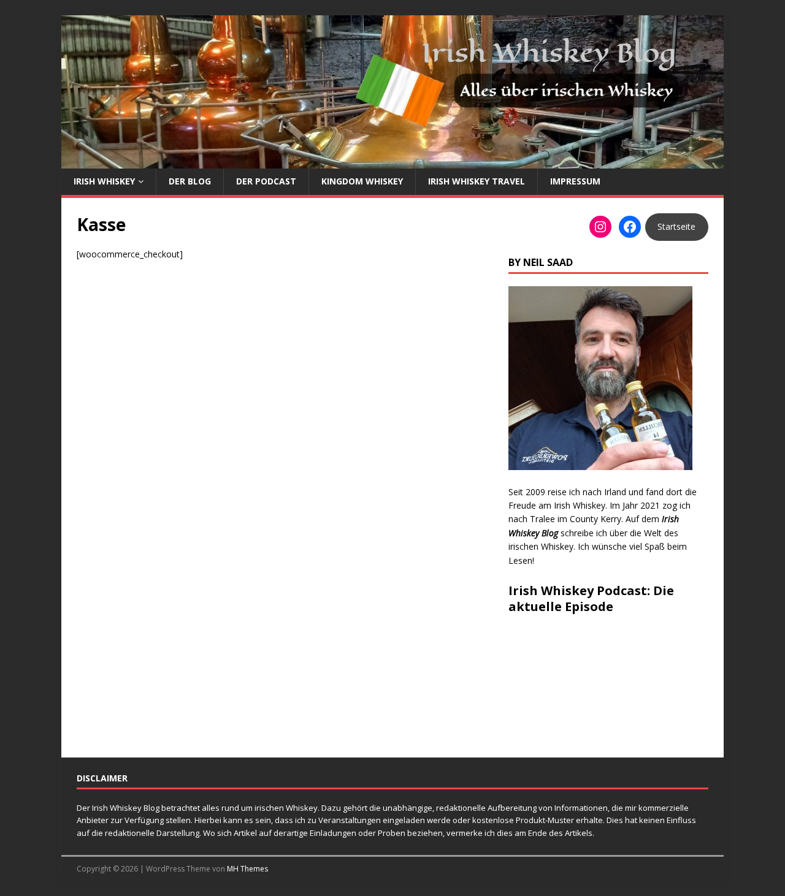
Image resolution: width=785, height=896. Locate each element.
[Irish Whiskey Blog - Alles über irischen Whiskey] (392, 161)
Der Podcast (266, 181)
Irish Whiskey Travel (476, 181)
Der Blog (190, 181)
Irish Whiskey (104, 181)
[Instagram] (600, 227)
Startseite (676, 226)
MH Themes (247, 869)
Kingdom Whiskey (362, 181)
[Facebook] (630, 227)
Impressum (575, 181)
